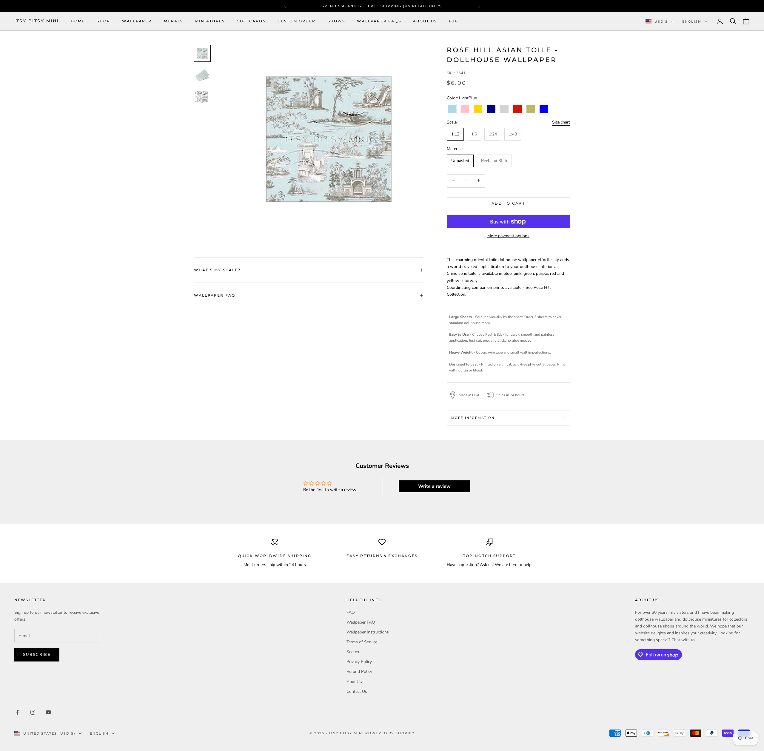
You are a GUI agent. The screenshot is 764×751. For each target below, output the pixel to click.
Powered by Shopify (390, 733)
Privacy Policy (359, 661)
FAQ (350, 612)
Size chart (561, 122)
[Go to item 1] (202, 53)
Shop (103, 21)
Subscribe (37, 654)
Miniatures (210, 21)
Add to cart (508, 203)
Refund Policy (359, 671)
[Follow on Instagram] (33, 712)
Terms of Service (361, 642)
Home (78, 21)
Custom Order (297, 21)
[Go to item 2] (202, 75)
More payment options (508, 236)
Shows (336, 21)
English (691, 21)
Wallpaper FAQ (360, 622)
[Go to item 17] (202, 96)
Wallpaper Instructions (367, 632)
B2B (453, 21)
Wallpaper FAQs (379, 21)
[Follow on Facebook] (17, 712)
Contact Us (356, 691)
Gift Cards (251, 21)
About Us (425, 21)
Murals (173, 21)
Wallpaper (137, 21)
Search (352, 652)
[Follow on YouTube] (48, 712)
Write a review (434, 486)
